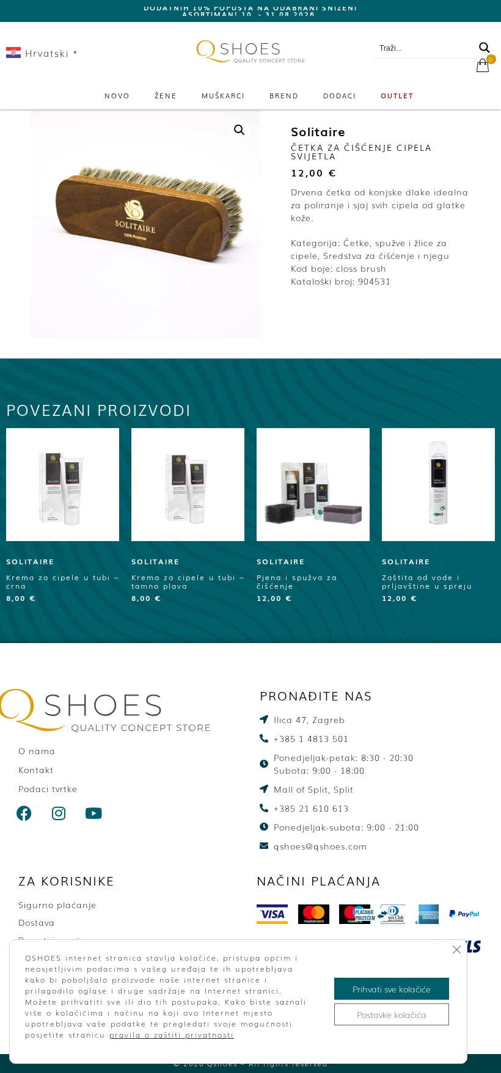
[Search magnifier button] (484, 47)
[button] (239, 130)
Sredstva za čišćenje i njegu (386, 255)
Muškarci (223, 95)
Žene (166, 95)
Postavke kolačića (391, 1014)
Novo (117, 95)
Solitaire (318, 131)
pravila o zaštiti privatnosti (171, 1034)
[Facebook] (24, 813)
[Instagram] (59, 813)
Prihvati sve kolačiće (392, 989)
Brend (284, 95)
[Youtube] (94, 813)
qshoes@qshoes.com (440, 31)
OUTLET (397, 95)
